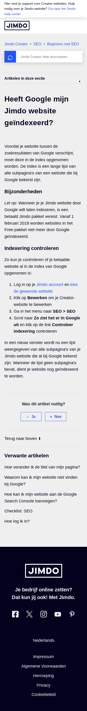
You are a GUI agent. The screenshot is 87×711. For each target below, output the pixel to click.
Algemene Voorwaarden (43, 666)
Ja (33, 417)
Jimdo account (49, 284)
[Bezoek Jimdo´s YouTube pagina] (58, 615)
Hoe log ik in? (17, 521)
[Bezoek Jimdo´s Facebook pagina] (15, 615)
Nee (58, 417)
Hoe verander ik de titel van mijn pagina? (42, 467)
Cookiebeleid (44, 694)
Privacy (43, 685)
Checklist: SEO (18, 511)
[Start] (16, 25)
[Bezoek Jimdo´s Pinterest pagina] (72, 615)
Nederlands (43, 640)
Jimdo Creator (16, 44)
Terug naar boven (20, 438)
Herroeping (43, 675)
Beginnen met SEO (63, 44)
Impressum (43, 656)
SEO (37, 44)
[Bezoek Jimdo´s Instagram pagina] (43, 615)
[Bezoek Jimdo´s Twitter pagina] (29, 615)
